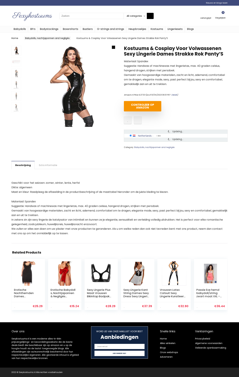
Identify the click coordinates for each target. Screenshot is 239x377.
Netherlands (145, 135)
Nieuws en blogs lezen (217, 2)
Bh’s (32, 29)
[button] (113, 47)
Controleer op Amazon (142, 106)
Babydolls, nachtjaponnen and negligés (47, 38)
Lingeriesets (175, 29)
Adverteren (166, 356)
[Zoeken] (150, 16)
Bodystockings (49, 29)
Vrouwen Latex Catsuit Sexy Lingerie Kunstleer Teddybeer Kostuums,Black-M (172, 296)
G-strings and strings (110, 29)
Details (174, 94)
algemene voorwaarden (208, 343)
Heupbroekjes (137, 29)
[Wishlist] (205, 14)
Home (14, 38)
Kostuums (157, 29)
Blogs (190, 29)
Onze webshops (169, 352)
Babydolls (19, 29)
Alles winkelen (167, 343)
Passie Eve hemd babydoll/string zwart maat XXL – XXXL (208, 294)
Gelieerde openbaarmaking (210, 347)
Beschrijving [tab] (23, 165)
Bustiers (88, 29)
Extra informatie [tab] (48, 165)
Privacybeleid (202, 338)
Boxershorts (70, 29)
